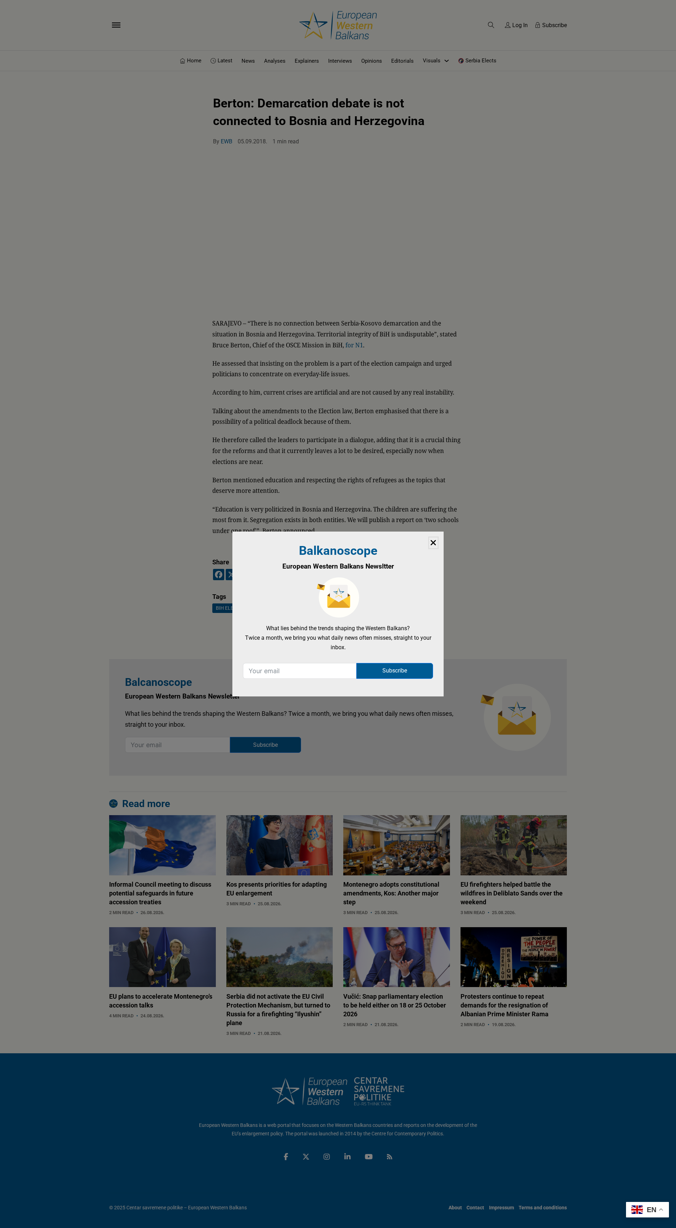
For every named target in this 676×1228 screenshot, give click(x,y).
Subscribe (394, 670)
